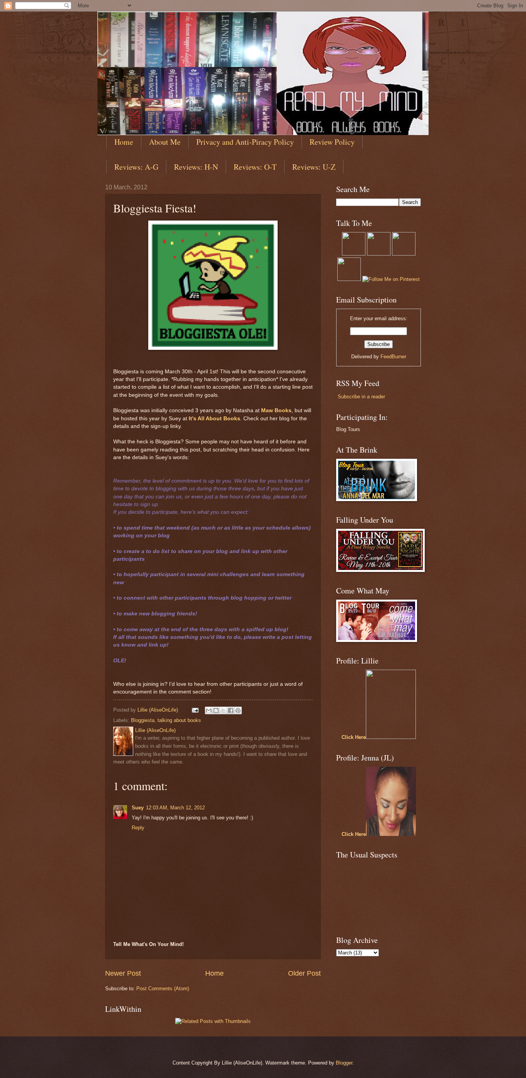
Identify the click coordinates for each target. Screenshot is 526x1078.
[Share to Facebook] (231, 710)
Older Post (304, 973)
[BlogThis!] (216, 710)
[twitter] (353, 254)
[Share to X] (223, 710)
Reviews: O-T (255, 167)
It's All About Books (214, 418)
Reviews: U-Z (313, 167)
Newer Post (123, 973)
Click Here (354, 737)
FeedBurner (393, 356)
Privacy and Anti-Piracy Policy (245, 142)
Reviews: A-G (136, 167)
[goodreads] (378, 254)
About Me (165, 142)
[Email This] (209, 710)
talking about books (179, 720)
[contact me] (403, 254)
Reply (138, 828)
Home (123, 142)
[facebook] (349, 279)
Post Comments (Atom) (162, 988)
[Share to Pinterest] (238, 710)
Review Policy (332, 142)
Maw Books (276, 410)
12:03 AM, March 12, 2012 (175, 808)
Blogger (344, 1063)
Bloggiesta (142, 720)
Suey (138, 808)
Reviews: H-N (196, 167)
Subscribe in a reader (361, 396)
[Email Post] (194, 710)
